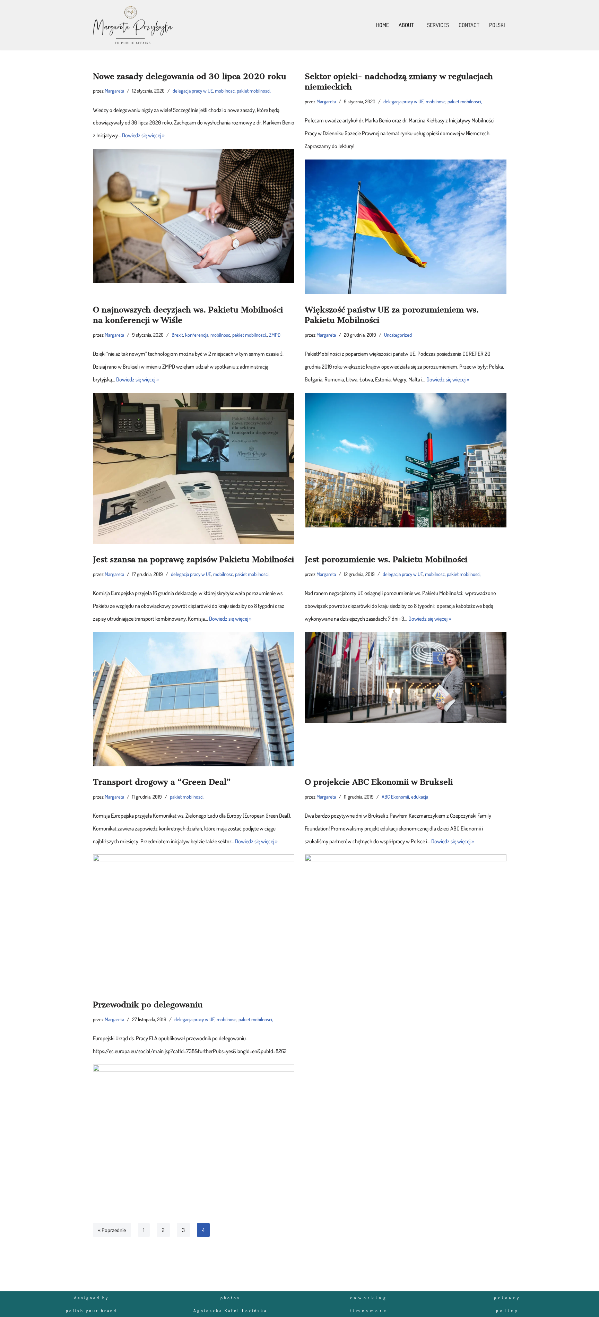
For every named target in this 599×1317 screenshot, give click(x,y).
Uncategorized (398, 335)
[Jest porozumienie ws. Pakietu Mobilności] (405, 677)
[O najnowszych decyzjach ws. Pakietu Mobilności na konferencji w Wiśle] (194, 468)
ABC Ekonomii (395, 796)
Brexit (177, 335)
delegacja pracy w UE (193, 90)
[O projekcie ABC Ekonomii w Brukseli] (405, 921)
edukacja (419, 796)
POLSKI (497, 24)
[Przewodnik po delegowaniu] (194, 1132)
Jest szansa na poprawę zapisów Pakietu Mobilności (193, 559)
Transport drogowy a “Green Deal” (162, 782)
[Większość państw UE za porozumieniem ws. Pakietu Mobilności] (405, 460)
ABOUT (406, 24)
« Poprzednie (112, 1229)
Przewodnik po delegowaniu (148, 1004)
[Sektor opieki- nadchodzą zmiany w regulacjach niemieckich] (405, 227)
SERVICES (438, 24)
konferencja (196, 335)
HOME (382, 24)
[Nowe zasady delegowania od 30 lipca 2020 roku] (194, 216)
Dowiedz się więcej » (143, 135)
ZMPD (274, 335)
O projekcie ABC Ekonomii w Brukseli (379, 782)
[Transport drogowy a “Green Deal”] (194, 921)
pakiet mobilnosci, (254, 90)
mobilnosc (225, 90)
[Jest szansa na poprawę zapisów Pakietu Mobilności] (194, 699)
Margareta (114, 90)
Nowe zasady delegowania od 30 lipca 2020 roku (189, 76)
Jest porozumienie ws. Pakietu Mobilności (386, 559)
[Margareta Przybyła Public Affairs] (133, 25)
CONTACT (469, 24)
